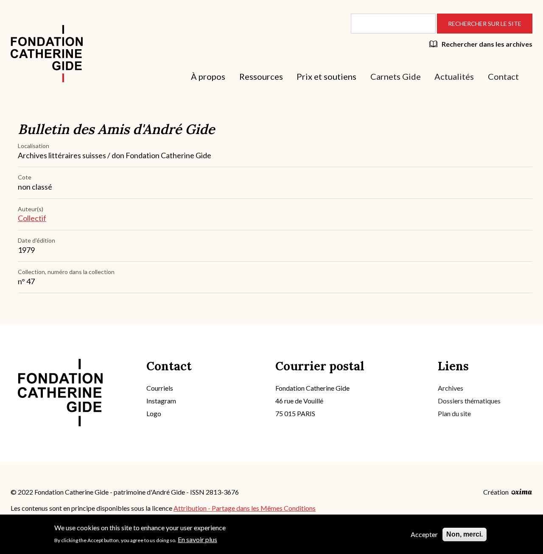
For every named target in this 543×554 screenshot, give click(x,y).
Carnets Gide (395, 76)
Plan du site (454, 413)
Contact (503, 76)
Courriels (159, 388)
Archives (450, 388)
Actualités (454, 76)
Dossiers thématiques (469, 401)
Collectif (32, 218)
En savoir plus (197, 539)
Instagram (161, 401)
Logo (153, 413)
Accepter (424, 534)
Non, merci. (464, 534)
